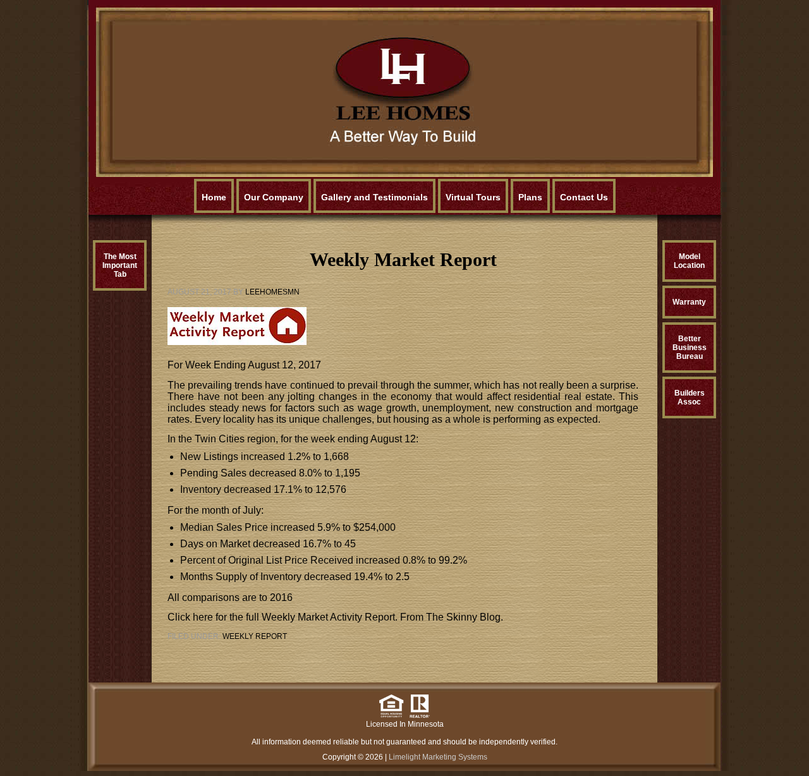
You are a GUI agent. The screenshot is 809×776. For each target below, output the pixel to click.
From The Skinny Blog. (450, 617)
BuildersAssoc (689, 397)
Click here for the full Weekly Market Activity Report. (282, 617)
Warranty (689, 302)
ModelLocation (689, 261)
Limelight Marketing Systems (438, 757)
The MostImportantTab (119, 265)
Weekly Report (254, 636)
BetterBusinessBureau (689, 347)
